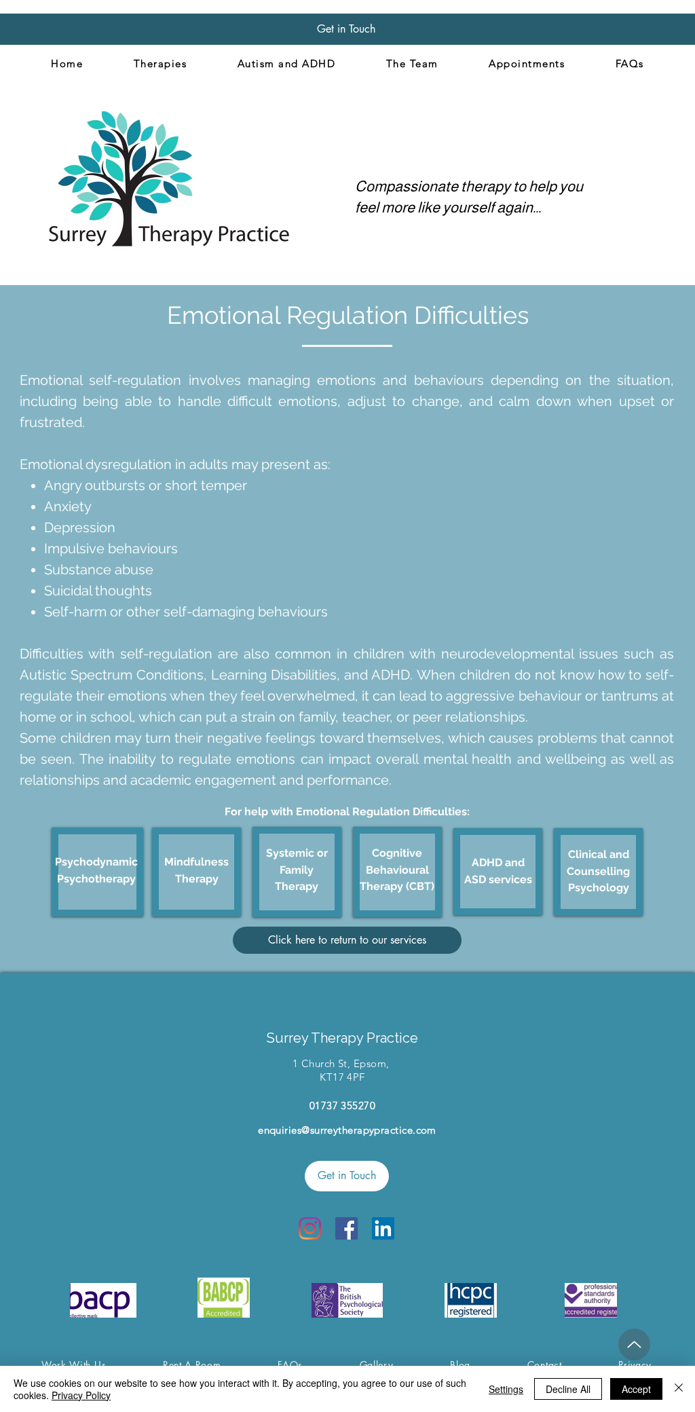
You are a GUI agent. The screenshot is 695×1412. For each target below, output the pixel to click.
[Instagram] (310, 1228)
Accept (636, 1389)
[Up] (634, 1344)
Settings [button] (506, 1389)
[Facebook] (346, 1228)
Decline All (568, 1389)
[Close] (679, 1389)
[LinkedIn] (383, 1228)
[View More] (98, 871)
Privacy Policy (81, 1395)
